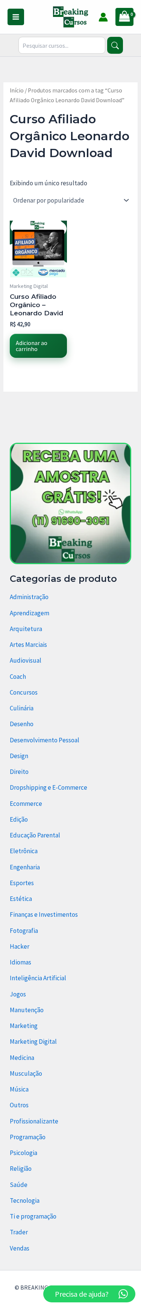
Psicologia (23, 1153)
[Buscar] (115, 45)
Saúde (18, 1185)
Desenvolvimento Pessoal (44, 740)
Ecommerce (26, 803)
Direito (19, 772)
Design (19, 756)
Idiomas (20, 962)
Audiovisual (25, 660)
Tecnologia (24, 1200)
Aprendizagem (29, 613)
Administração (29, 597)
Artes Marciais (28, 644)
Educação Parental (35, 835)
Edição (19, 819)
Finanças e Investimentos (44, 914)
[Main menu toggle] (16, 17)
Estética (21, 899)
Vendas (19, 1248)
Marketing (24, 1026)
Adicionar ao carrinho (31, 346)
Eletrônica (24, 851)
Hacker (19, 946)
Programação (27, 1137)
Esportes (22, 883)
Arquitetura (26, 629)
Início (17, 90)
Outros (19, 1105)
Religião (21, 1168)
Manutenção (27, 1010)
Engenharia (25, 867)
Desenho (21, 724)
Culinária (21, 708)
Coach (18, 676)
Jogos (18, 994)
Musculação (26, 1073)
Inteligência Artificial (38, 978)
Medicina (22, 1058)
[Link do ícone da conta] (103, 17)
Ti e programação (33, 1216)
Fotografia (24, 930)
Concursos (24, 692)
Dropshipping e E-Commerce (48, 787)
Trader (19, 1232)
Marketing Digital (33, 1041)
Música (19, 1089)
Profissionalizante (34, 1121)
